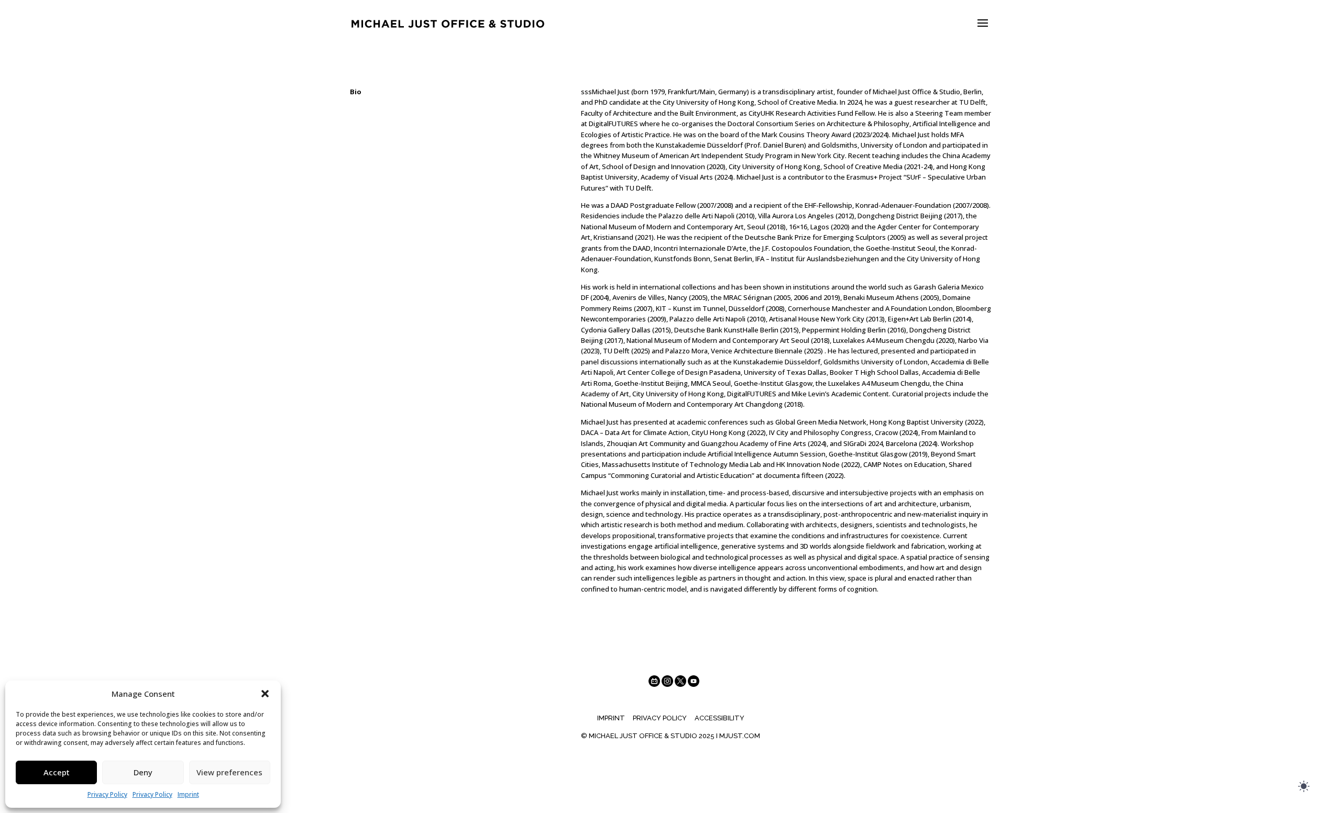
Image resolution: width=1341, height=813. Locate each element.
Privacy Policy (107, 794)
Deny (143, 772)
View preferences (229, 772)
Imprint (188, 794)
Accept (56, 772)
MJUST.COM (739, 736)
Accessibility (719, 718)
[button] (265, 693)
